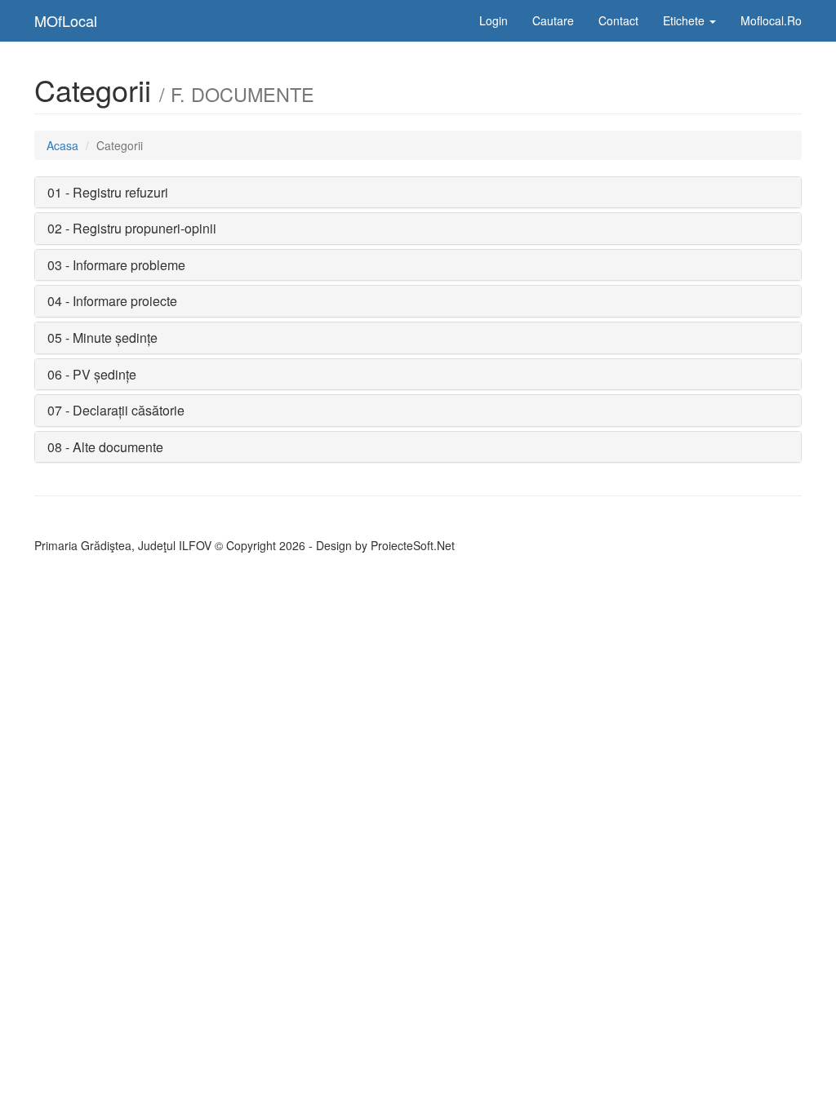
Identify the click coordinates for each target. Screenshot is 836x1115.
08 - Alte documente (105, 447)
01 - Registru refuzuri (107, 192)
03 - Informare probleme (116, 264)
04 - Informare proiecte (112, 300)
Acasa (62, 145)
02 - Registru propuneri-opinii (131, 228)
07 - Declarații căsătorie (116, 410)
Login (493, 20)
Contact (618, 20)
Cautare (553, 20)
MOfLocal (65, 20)
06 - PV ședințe (91, 374)
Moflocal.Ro (771, 20)
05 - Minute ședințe (102, 337)
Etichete (685, 20)
